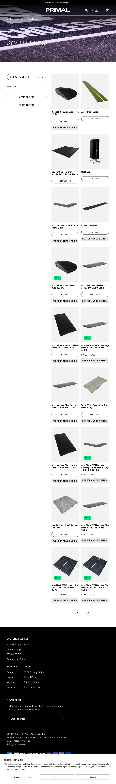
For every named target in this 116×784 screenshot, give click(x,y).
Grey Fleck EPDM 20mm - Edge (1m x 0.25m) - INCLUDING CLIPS (95, 347)
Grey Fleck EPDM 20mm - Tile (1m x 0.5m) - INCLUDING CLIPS (64, 587)
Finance (11, 686)
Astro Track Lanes (89, 112)
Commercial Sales (16, 659)
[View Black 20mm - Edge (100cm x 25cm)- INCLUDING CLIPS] (95, 264)
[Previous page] (72, 613)
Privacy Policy (21, 769)
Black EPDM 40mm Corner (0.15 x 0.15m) (63, 286)
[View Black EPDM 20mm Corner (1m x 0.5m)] (65, 91)
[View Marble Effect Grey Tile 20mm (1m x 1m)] (65, 504)
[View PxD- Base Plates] (95, 204)
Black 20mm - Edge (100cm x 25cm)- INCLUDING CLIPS (94, 286)
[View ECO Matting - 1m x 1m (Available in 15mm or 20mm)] (65, 151)
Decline (93, 777)
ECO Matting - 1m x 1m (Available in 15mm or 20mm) (64, 173)
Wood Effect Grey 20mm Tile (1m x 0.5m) (94, 406)
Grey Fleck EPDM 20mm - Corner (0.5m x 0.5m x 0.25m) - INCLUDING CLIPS (94, 467)
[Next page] (88, 613)
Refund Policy (30, 677)
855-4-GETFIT (14, 654)
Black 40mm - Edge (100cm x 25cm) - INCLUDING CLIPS (64, 406)
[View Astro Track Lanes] (95, 91)
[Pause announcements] (113, 3)
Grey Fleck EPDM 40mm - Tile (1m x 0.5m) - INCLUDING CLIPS (94, 587)
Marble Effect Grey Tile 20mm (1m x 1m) (65, 526)
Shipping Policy (31, 682)
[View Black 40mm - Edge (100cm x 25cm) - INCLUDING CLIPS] (65, 384)
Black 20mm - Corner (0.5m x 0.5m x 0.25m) (64, 226)
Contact (11, 672)
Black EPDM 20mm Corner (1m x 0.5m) (65, 113)
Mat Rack (85, 172)
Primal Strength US (33, 734)
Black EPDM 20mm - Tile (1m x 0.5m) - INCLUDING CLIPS (65, 346)
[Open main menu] (8, 10)
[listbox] (27, 87)
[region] (27, 90)
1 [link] (77, 612)
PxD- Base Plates (89, 225)
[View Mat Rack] (95, 151)
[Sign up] (55, 719)
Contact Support (15, 649)
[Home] (58, 10)
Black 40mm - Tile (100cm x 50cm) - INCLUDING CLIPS (64, 466)
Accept (57, 777)
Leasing (11, 677)
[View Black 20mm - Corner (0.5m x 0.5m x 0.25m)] (65, 204)
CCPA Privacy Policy (34, 672)
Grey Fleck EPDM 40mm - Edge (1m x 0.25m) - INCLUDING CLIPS (95, 527)
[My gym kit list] (102, 10)
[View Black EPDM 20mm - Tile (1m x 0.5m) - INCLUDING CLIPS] (65, 324)
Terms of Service (32, 686)
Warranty (11, 682)
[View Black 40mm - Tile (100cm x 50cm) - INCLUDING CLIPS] (65, 444)
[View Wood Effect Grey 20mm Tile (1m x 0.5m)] (95, 384)
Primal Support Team (18, 644)
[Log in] (96, 10)
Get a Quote (65, 121)
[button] (8, 10)
